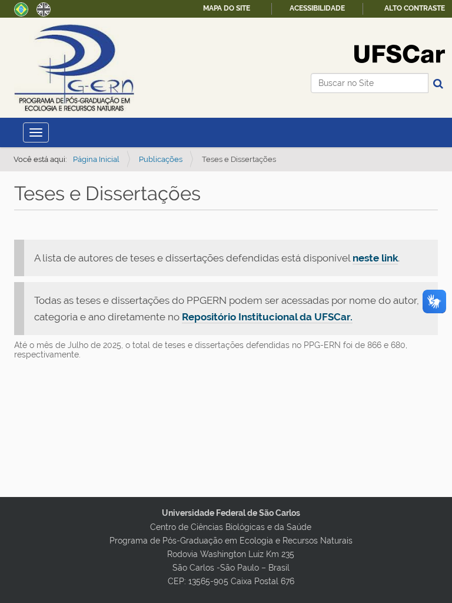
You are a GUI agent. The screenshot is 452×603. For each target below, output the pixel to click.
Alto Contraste (414, 8)
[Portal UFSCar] (399, 53)
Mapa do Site (226, 8)
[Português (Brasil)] (74, 68)
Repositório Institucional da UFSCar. (267, 317)
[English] (43, 8)
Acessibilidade (317, 8)
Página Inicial (96, 159)
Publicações (160, 159)
